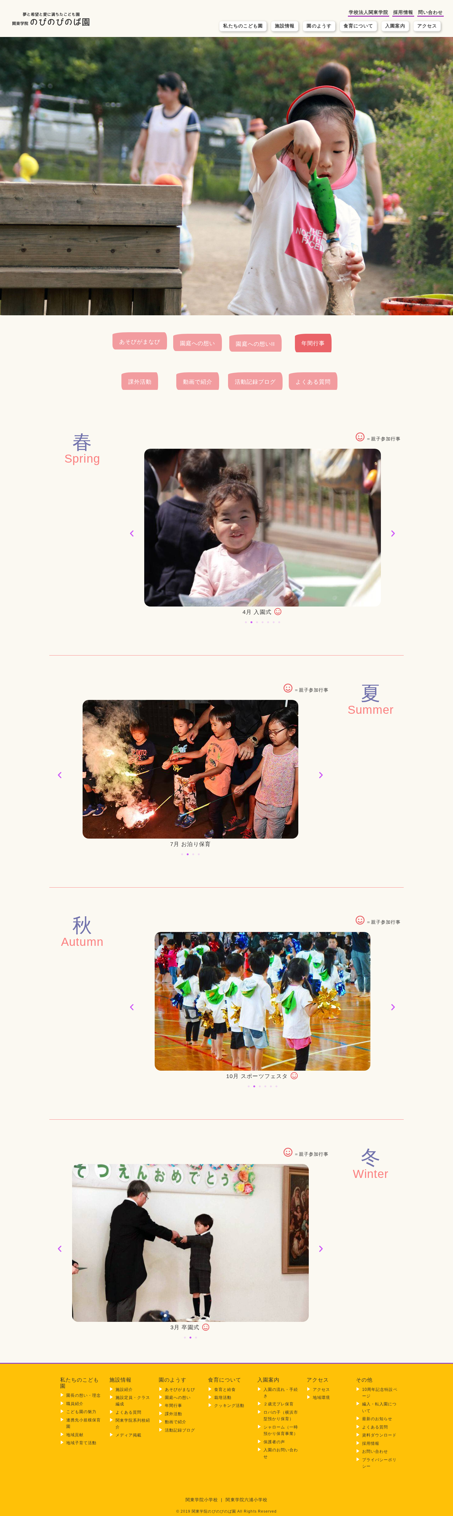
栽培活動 (222, 1397)
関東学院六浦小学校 (246, 1500)
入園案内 (395, 25)
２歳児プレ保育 (278, 1404)
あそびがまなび (139, 342)
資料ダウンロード (379, 1435)
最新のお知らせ (377, 1418)
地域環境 (321, 1397)
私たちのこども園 (243, 25)
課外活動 (140, 382)
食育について (358, 25)
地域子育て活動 (81, 1442)
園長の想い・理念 (83, 1395)
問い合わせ (430, 12)
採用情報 (403, 12)
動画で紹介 (197, 382)
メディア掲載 (128, 1435)
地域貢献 (75, 1434)
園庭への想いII (255, 344)
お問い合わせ (375, 1451)
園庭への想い (197, 343)
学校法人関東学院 (369, 12)
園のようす (319, 25)
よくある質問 (313, 382)
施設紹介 (124, 1389)
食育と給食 (225, 1389)
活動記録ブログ (255, 382)
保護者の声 (274, 1442)
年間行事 (313, 343)
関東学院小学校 (202, 1500)
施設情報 (285, 25)
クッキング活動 (229, 1405)
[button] (132, 533)
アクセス (427, 25)
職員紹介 (75, 1403)
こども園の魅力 (81, 1411)
